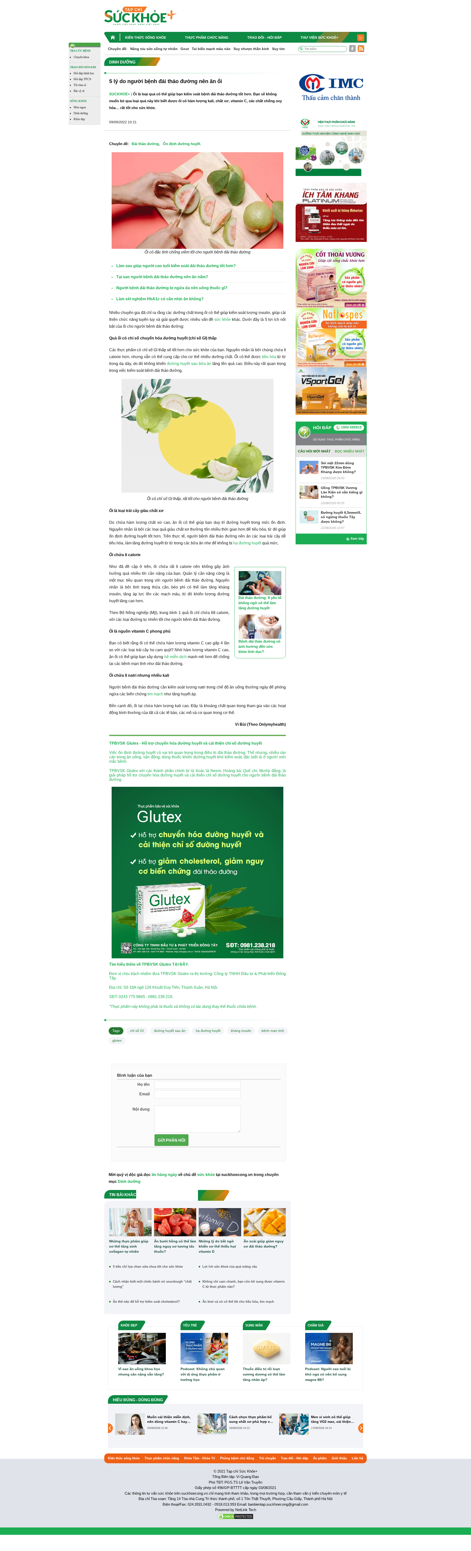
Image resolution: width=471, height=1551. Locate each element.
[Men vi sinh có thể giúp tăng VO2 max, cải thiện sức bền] (212, 1424)
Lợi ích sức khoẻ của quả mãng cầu (229, 1266)
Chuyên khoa (81, 57)
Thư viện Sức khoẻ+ (319, 37)
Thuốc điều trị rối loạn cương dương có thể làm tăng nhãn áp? (264, 1374)
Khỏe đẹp (79, 119)
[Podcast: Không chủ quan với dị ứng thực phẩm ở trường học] (204, 1348)
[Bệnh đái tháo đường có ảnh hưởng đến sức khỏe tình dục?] (260, 626)
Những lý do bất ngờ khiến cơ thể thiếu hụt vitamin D (217, 1246)
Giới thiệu (339, 1458)
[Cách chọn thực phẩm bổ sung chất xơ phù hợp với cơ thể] (130, 1424)
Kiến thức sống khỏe (145, 37)
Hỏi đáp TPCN (82, 79)
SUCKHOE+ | (120, 94)
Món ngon (80, 107)
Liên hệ (357, 1458)
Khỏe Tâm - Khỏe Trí (199, 1458)
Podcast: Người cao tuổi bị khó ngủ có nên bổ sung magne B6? (328, 1374)
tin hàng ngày (164, 1175)
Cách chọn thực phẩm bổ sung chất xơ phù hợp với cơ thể (169, 1419)
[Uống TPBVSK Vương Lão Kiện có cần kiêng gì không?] (309, 492)
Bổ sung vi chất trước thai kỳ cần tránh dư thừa (333, 1419)
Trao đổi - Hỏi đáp (264, 37)
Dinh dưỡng (81, 113)
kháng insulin (241, 1031)
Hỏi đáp (322, 427)
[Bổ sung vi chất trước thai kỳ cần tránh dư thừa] (294, 1428)
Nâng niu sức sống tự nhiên (154, 49)
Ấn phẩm (320, 1458)
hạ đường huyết (247, 543)
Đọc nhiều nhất (350, 451)
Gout (185, 49)
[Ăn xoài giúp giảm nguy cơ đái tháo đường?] (265, 1222)
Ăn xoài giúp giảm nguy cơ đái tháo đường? (264, 1243)
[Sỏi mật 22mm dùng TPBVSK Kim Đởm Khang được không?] (309, 467)
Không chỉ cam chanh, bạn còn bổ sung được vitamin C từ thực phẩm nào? (243, 1284)
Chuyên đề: (117, 49)
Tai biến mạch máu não (211, 49)
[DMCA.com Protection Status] (235, 1516)
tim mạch (155, 694)
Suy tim (278, 49)
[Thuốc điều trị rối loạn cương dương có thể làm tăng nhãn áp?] (266, 1348)
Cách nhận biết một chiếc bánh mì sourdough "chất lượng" (152, 1284)
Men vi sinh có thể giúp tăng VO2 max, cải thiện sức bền (249, 1419)
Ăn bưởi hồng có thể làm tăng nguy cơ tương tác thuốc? (175, 1246)
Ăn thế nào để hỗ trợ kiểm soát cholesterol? (146, 1301)
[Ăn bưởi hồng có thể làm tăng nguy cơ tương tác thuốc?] (175, 1222)
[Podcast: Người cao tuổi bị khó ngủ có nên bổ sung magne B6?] (329, 1348)
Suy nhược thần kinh (251, 49)
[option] (154, 1424)
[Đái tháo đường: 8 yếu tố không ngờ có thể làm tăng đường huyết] (260, 583)
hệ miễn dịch (175, 657)
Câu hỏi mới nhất (314, 451)
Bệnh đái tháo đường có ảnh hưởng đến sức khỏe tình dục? (259, 646)
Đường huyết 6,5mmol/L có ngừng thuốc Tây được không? (341, 517)
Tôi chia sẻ (80, 85)
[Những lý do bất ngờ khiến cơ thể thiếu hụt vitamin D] (220, 1222)
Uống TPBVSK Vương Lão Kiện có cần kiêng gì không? (342, 492)
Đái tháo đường (145, 144)
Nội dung (141, 1109)
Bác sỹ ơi (79, 91)
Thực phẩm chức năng (206, 37)
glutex (117, 1040)
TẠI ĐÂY (180, 964)
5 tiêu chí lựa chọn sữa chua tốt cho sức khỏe (148, 1266)
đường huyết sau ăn (169, 1031)
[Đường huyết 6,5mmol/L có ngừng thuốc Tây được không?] (309, 516)
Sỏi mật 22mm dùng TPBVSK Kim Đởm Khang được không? (338, 467)
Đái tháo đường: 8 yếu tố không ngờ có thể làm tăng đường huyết (259, 603)
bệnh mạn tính (273, 1031)
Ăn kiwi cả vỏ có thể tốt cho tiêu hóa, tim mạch (238, 1301)
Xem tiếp (357, 538)
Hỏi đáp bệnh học (84, 73)
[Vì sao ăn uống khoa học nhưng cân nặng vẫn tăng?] (142, 1348)
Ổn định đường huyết (181, 144)
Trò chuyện (267, 1458)
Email (144, 1094)
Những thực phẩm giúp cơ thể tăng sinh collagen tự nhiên (128, 1246)
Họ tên (143, 1084)
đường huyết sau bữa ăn (189, 364)
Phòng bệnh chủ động (237, 1458)
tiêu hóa (269, 357)
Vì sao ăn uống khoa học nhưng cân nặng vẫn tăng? (141, 1371)
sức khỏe (222, 319)
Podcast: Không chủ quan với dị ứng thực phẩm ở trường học (203, 1374)
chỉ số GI (137, 1031)
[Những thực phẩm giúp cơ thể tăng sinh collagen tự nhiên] (130, 1222)
